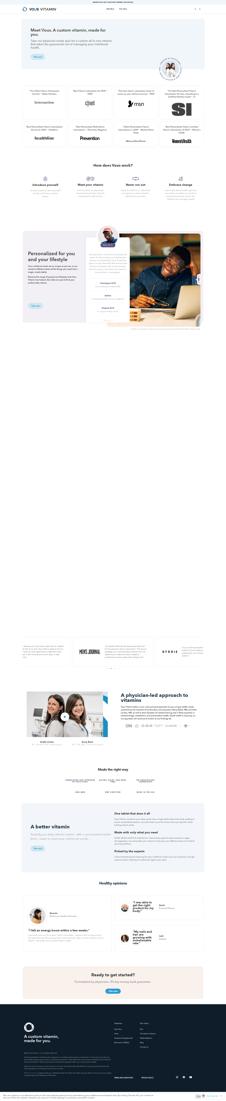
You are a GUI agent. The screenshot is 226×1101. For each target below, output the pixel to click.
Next (205, 651)
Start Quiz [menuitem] (110, 9)
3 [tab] (199, 282)
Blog (141, 1042)
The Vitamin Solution (148, 1033)
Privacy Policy (32, 1073)
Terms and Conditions (123, 1078)
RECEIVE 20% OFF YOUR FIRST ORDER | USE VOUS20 (113, 2)
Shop (116, 1033)
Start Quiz (118, 1029)
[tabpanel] (154, 280)
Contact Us (144, 1047)
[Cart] (199, 9)
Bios (141, 1029)
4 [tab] (119, 668)
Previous (20, 651)
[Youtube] (191, 1077)
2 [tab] (199, 279)
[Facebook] (184, 1077)
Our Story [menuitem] (123, 9)
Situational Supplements (123, 1038)
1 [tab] (199, 276)
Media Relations (146, 1038)
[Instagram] (177, 1077)
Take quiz (35, 305)
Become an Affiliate (121, 1042)
